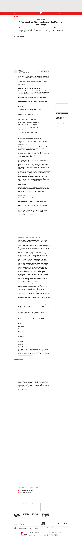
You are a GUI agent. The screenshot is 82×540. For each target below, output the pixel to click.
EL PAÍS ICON (44, 535)
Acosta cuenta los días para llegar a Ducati (27, 489)
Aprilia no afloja (22, 494)
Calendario (21, 16)
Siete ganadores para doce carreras (26, 495)
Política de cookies (30, 529)
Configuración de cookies (37, 529)
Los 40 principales (35, 532)
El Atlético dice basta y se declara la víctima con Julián (59, 125)
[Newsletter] (59, 13)
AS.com (53, 532)
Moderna (36, 535)
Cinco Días (41, 534)
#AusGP (30, 211)
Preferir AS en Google (45, 71)
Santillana (40, 532)
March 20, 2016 (30, 214)
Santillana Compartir (45, 532)
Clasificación (27, 16)
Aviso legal (18, 529)
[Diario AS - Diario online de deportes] (41, 13)
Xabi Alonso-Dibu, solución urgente (59, 118)
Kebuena (56, 534)
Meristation (57, 535)
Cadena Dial (45, 534)
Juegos (56, 13)
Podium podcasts (40, 535)
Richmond (31, 535)
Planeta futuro (52, 534)
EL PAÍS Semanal (48, 534)
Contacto (15, 529)
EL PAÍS (31, 532)
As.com (19, 70)
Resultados (18, 13)
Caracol (59, 532)
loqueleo (52, 535)
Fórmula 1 (16, 16)
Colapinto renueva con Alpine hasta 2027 (27, 490)
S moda (48, 535)
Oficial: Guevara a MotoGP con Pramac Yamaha (28, 487)
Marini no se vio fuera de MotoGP (25, 492)
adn (56, 532)
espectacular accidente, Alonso (25, 355)
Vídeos (25, 13)
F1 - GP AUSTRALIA (41, 19)
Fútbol (22, 13)
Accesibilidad (43, 529)
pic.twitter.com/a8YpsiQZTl (38, 211)
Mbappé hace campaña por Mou (62, 114)
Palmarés (32, 16)
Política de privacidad (24, 529)
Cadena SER (50, 532)
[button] (39, 71)
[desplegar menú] (14, 13)
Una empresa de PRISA (23, 533)
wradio (38, 534)
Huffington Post (33, 534)
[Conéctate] (62, 13)
